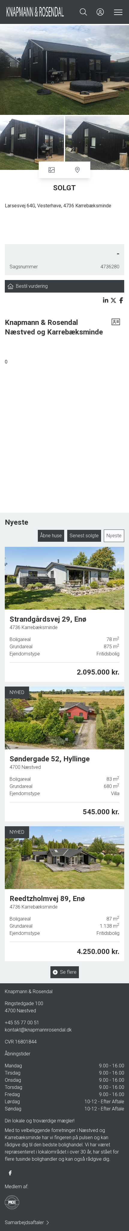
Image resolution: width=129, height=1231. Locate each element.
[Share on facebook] (121, 300)
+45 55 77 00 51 (22, 1022)
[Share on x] (113, 300)
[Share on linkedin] (106, 300)
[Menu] (117, 12)
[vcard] (116, 327)
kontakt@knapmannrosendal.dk (38, 1030)
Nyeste (114, 535)
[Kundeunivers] (100, 12)
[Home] (35, 12)
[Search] (83, 12)
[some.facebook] (10, 1173)
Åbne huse (51, 535)
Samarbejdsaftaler (24, 1222)
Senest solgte (84, 535)
